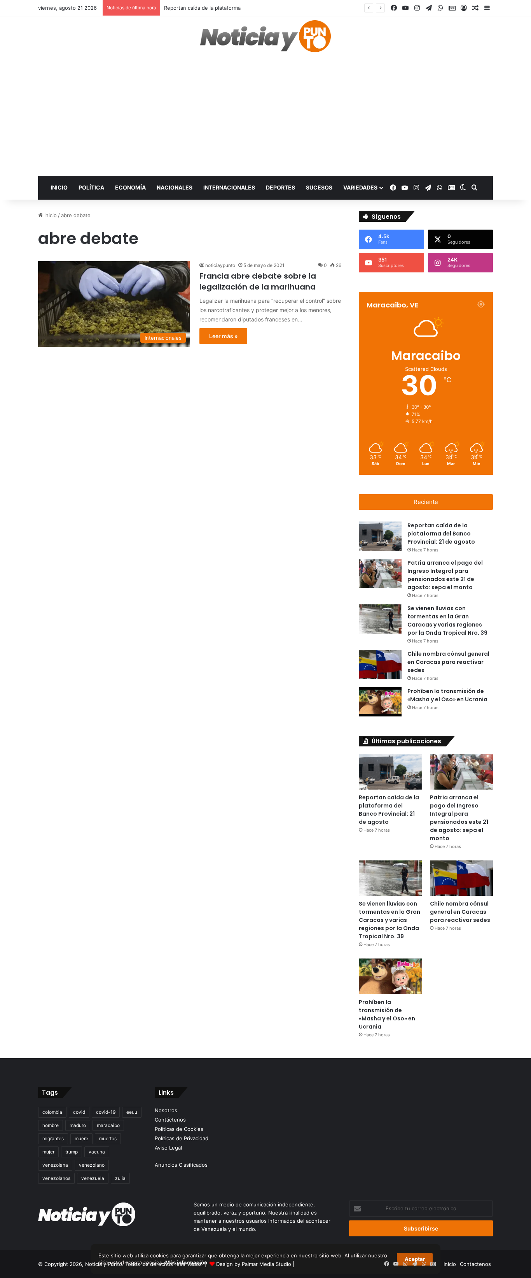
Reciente (426, 502)
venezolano (92, 1165)
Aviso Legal (168, 1148)
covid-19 (105, 1112)
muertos (108, 1138)
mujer (48, 1152)
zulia (120, 1178)
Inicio (59, 187)
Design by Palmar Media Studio (253, 1264)
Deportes (280, 187)
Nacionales (174, 187)
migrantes (53, 1138)
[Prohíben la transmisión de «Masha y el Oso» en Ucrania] (380, 701)
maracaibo (108, 1125)
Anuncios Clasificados (181, 1165)
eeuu (131, 1112)
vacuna (97, 1152)
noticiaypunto (220, 265)
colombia (52, 1112)
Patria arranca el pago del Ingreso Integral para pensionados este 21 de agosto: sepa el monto (459, 817)
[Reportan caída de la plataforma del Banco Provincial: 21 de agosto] (380, 536)
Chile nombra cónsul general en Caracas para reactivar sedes (448, 662)
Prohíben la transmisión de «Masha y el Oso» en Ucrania (387, 1014)
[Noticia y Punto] (265, 39)
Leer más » (223, 336)
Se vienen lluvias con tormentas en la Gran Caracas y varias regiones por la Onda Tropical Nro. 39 (389, 920)
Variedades (360, 187)
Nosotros (166, 1110)
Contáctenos (170, 1119)
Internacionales (229, 187)
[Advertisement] (265, 117)
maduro (78, 1125)
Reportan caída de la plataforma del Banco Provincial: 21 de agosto (244, 8)
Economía (130, 187)
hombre (50, 1125)
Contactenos (475, 1264)
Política (91, 187)
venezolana (55, 1165)
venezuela (92, 1178)
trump (71, 1152)
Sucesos (319, 187)
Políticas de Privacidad (181, 1138)
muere (81, 1138)
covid (79, 1112)
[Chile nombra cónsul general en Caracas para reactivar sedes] (380, 664)
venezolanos (56, 1178)
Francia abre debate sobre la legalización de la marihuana (257, 281)
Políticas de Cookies (179, 1129)
